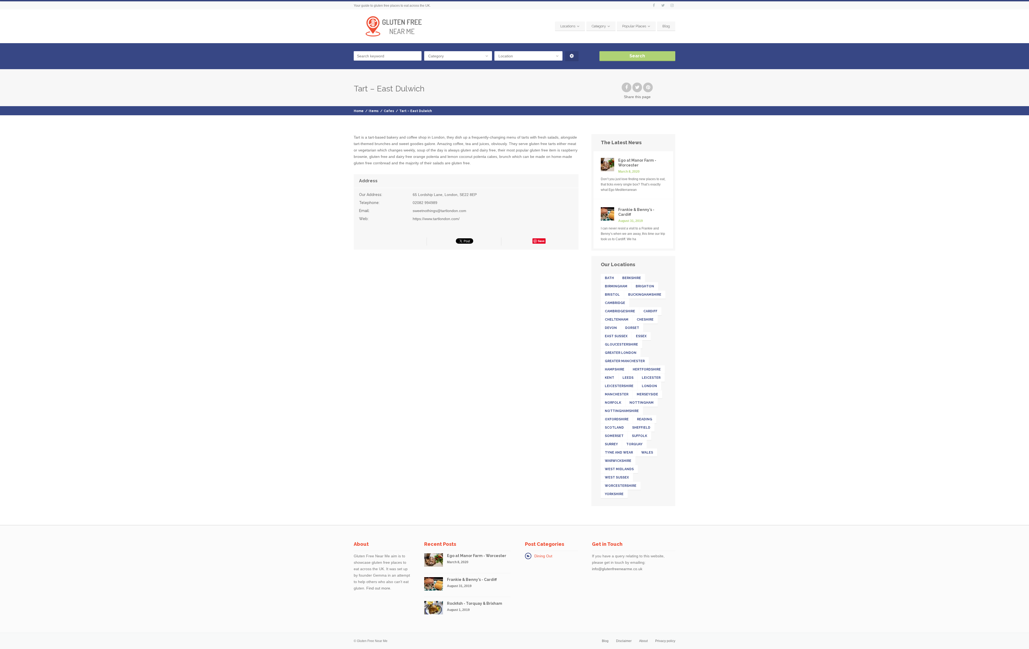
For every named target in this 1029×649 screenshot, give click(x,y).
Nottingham (641, 403)
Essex (641, 336)
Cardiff (650, 311)
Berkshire (631, 278)
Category (599, 26)
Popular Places (634, 26)
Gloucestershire (621, 344)
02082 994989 (425, 203)
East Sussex (616, 336)
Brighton (645, 286)
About (643, 641)
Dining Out (543, 556)
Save (541, 241)
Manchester (616, 394)
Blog (666, 26)
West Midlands (619, 469)
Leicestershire (619, 386)
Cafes (389, 111)
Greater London (620, 353)
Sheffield (641, 427)
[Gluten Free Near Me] (394, 26)
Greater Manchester (625, 361)
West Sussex (617, 477)
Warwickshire (618, 461)
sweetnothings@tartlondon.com (439, 211)
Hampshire (614, 369)
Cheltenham (616, 319)
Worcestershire (620, 486)
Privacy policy (665, 641)
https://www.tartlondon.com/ (436, 219)
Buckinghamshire (644, 294)
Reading (644, 419)
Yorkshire (614, 494)
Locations (567, 26)
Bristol (612, 294)
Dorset (632, 328)
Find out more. (378, 588)
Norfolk (613, 403)
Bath (609, 278)
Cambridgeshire (620, 311)
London (649, 386)
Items (374, 111)
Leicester (651, 378)
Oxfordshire (617, 419)
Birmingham (616, 286)
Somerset (614, 436)
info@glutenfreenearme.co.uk (617, 569)
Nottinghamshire (622, 411)
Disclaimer (624, 641)
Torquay (634, 444)
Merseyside (647, 394)
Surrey (611, 444)
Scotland (614, 427)
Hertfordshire (647, 369)
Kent (609, 378)
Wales (647, 452)
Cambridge (615, 303)
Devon (611, 328)
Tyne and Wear (619, 452)
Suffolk (639, 436)
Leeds (627, 378)
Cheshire (645, 319)
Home (359, 111)
